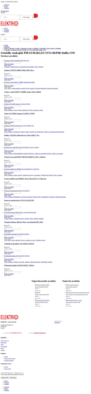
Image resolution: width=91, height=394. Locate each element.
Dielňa (2, 344)
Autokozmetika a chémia (18, 88)
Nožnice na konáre (19, 262)
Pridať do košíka (9, 64)
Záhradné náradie (35, 262)
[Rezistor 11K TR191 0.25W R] (47, 285)
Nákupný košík (7, 368)
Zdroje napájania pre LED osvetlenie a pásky (30, 110)
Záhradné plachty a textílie (21, 218)
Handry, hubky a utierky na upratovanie (32, 132)
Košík (6, 6)
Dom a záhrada (39, 67)
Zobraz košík (4, 377)
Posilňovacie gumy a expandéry (31, 175)
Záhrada (52, 197)
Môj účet (6, 5)
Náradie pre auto (40, 240)
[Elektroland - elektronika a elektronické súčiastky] (5, 11)
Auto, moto (7, 88)
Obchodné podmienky (9, 360)
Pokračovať (13, 377)
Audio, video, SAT (5, 340)
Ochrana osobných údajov (9, 358)
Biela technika (4, 342)
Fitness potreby (18, 175)
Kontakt (6, 31)
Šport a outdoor (57, 175)
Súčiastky (3, 350)
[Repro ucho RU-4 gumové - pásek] (78, 300)
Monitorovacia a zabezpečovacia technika (22, 67)
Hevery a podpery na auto (28, 240)
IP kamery (7, 67)
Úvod (5, 28)
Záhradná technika (60, 197)
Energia (2, 348)
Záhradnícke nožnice (46, 262)
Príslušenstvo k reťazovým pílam (23, 197)
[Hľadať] (36, 16)
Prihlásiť (6, 8)
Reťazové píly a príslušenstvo (41, 197)
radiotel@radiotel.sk (40, 333)
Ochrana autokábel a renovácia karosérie (46, 88)
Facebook (57, 322)
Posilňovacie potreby (47, 175)
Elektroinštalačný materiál (21, 153)
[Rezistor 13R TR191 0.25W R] (47, 300)
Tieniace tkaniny (8, 218)
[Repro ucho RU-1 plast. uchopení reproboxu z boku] (78, 293)
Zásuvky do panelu (57, 153)
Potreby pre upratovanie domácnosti (54, 132)
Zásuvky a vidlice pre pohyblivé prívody (40, 153)
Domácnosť (17, 132)
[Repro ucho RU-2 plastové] (78, 285)
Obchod (6, 30)
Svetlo (15, 110)
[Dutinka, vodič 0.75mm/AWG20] (47, 293)
